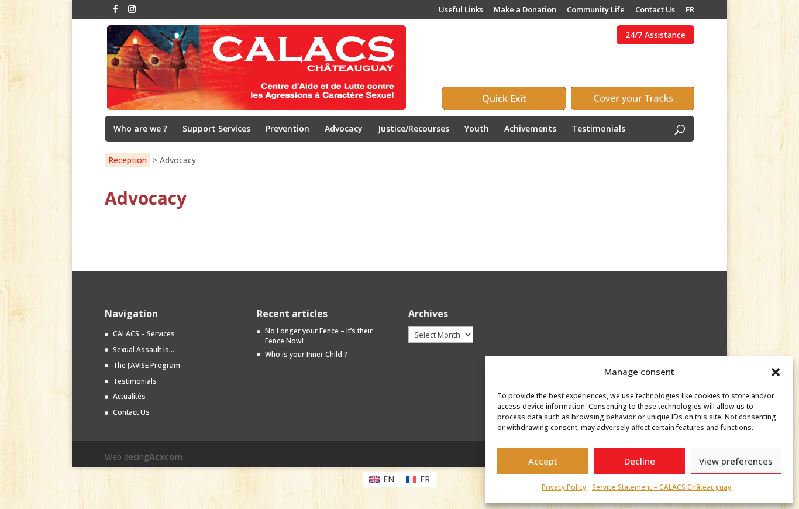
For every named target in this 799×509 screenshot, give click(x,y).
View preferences (736, 461)
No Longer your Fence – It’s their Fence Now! (319, 336)
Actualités (129, 396)
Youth (476, 129)
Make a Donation (525, 10)
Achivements (530, 129)
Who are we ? (140, 129)
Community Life (596, 10)
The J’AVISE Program (146, 365)
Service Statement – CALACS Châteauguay (661, 487)
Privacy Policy (564, 487)
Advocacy (344, 129)
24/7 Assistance (655, 34)
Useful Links (461, 10)
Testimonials (598, 129)
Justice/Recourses (413, 129)
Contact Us (655, 10)
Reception (127, 160)
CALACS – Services (144, 334)
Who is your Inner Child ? (306, 354)
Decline (639, 461)
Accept (542, 461)
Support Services (216, 129)
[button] (775, 372)
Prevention (287, 129)
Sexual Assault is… (143, 350)
